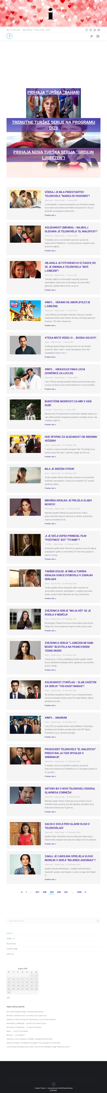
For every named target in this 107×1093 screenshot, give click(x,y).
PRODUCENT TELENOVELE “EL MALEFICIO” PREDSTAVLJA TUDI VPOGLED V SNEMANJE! (70, 753)
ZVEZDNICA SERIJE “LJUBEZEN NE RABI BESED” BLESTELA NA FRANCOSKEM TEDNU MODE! (69, 646)
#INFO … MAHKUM (56, 717)
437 (37, 892)
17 (9, 985)
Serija (47, 342)
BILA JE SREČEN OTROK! (59, 468)
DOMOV (10, 933)
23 (36, 985)
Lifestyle (48, 410)
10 (9, 982)
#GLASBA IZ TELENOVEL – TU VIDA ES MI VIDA (24, 1027)
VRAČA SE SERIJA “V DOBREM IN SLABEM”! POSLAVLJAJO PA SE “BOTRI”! (34, 1043)
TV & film (48, 544)
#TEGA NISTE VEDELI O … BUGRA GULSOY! (70, 337)
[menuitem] (53, 1090)
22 (32, 985)
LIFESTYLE (10, 954)
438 (44, 892)
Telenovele (49, 200)
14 (27, 982)
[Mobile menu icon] (97, 36)
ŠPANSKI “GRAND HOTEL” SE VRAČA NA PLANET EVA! (27, 1015)
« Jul (8, 997)
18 (13, 985)
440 (59, 892)
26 (18, 989)
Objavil (59, 200)
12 (18, 982)
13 (22, 982)
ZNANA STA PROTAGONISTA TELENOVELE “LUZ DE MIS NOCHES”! (31, 1019)
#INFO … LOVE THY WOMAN (17, 1031)
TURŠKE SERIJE (12, 949)
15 (32, 982)
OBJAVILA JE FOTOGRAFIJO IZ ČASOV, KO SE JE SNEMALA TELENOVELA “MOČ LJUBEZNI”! (70, 266)
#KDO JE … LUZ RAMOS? (16, 1035)
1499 (79, 892)
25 (13, 989)
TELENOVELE (11, 943)
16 (36, 982)
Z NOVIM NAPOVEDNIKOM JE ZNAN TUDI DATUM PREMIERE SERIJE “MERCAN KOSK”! (38, 1047)
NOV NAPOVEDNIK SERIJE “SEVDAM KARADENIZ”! (25, 1012)
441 (66, 892)
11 (13, 982)
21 (27, 985)
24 (9, 989)
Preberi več (49, 215)
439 (52, 892)
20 (22, 985)
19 (18, 985)
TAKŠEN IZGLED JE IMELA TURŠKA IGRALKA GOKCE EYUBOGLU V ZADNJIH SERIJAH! (69, 575)
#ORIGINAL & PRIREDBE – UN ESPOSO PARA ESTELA (26, 1023)
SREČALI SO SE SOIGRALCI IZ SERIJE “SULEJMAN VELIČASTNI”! (30, 1039)
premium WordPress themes (62, 1088)
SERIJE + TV (11, 938)
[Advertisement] (53, 59)
